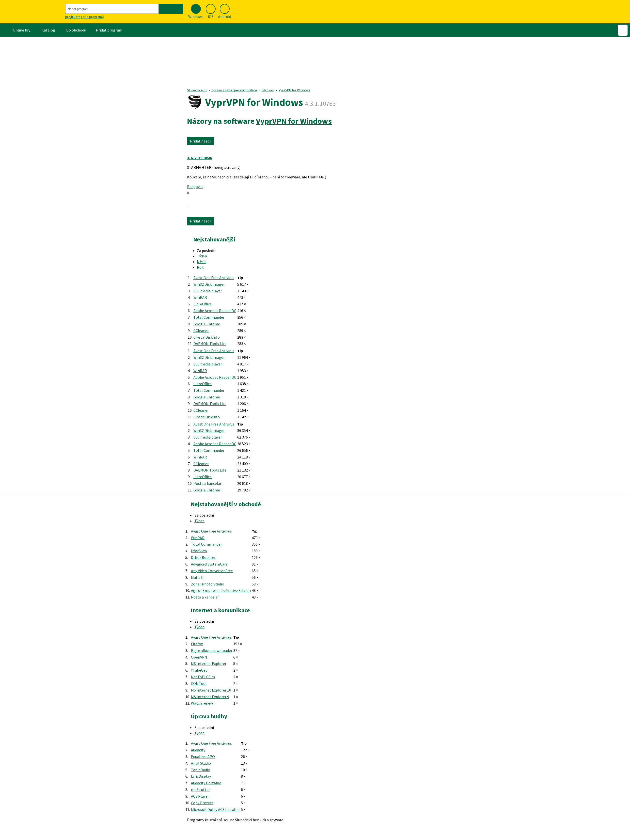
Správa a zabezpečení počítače (234, 90)
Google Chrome (206, 323)
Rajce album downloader (211, 650)
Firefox (197, 643)
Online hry (21, 30)
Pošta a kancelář (207, 483)
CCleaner (201, 330)
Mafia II (197, 577)
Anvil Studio (201, 763)
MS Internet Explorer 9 (210, 696)
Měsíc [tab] (201, 261)
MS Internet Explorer (208, 663)
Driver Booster (203, 557)
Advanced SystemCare (209, 564)
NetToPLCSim (203, 676)
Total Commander (208, 317)
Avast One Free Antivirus (213, 277)
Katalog (48, 30)
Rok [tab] (200, 267)
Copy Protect (202, 802)
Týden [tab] (202, 255)
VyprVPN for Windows (294, 90)
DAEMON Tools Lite (209, 343)
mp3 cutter (200, 789)
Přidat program (109, 30)
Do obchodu (76, 30)
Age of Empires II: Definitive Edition (221, 590)
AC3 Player (200, 796)
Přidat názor (200, 141)
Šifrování (268, 90)
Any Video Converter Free (212, 570)
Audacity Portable (206, 782)
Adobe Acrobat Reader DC (214, 310)
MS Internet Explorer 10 (211, 690)
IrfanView (199, 550)
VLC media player (207, 290)
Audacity (198, 749)
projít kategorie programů (84, 17)
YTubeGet (199, 670)
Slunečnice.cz (197, 90)
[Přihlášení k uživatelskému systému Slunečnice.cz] (623, 30)
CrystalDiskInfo (206, 337)
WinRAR (200, 297)
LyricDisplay (201, 776)
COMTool (199, 683)
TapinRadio (200, 769)
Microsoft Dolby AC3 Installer (215, 809)
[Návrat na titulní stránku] (32, 11)
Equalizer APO (203, 756)
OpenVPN (199, 657)
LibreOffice (202, 303)
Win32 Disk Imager (209, 284)
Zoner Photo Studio (207, 584)
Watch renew (202, 703)
